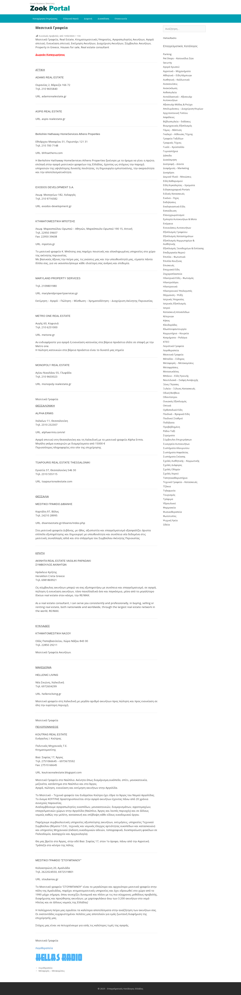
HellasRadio (169, 38)
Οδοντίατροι (170, 397)
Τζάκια (167, 486)
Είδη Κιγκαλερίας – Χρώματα (179, 185)
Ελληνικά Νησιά (70, 18)
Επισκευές (168, 265)
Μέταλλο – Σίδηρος (174, 358)
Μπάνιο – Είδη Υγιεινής (176, 375)
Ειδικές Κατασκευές (174, 193)
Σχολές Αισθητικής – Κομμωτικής (181, 460)
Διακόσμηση (170, 159)
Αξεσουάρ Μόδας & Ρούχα (177, 104)
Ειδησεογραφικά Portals (176, 189)
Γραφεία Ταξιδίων (173, 138)
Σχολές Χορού (171, 473)
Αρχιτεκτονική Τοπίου (175, 113)
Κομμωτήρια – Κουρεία (176, 333)
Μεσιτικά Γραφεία (173, 354)
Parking (167, 54)
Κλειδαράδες (170, 324)
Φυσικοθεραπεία (172, 511)
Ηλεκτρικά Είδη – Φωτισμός (178, 278)
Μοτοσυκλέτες (171, 371)
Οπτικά (167, 405)
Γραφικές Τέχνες (172, 142)
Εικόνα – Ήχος (171, 198)
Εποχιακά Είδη (171, 269)
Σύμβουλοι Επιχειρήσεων (177, 439)
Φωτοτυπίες (169, 516)
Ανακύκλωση (170, 88)
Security (167, 62)
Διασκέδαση (103, 18)
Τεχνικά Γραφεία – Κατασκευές (180, 482)
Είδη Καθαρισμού (173, 181)
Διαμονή (88, 18)
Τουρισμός (169, 494)
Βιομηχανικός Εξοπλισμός (177, 125)
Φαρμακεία (169, 507)
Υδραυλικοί (169, 503)
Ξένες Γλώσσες (171, 384)
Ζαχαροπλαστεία (172, 273)
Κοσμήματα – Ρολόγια (175, 337)
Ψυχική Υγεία (170, 520)
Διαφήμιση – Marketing (176, 168)
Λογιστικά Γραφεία (173, 346)
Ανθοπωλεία (170, 92)
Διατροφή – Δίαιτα (173, 164)
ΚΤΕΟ (166, 341)
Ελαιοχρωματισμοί (173, 215)
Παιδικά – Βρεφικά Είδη (176, 414)
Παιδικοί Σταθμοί (173, 418)
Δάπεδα (167, 155)
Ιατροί (166, 307)
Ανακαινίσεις (170, 83)
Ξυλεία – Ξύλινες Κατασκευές (179, 388)
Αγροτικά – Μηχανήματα (177, 71)
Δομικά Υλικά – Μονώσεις (177, 176)
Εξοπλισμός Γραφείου (175, 232)
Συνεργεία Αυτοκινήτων (176, 443)
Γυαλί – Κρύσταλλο (173, 147)
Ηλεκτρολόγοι (171, 282)
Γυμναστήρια (170, 151)
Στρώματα (169, 435)
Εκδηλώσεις (169, 202)
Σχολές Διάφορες (172, 465)
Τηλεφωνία (169, 490)
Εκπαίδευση (169, 210)
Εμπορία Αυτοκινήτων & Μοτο (180, 219)
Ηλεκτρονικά (170, 286)
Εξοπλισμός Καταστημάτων (178, 236)
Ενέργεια (168, 223)
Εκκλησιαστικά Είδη (174, 206)
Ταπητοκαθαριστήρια (175, 477)
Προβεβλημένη (171, 426)
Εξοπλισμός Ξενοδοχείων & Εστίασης (183, 248)
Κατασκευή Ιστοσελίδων (176, 312)
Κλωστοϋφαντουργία (174, 329)
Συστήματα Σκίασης (174, 456)
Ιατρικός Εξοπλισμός (174, 303)
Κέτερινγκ (168, 316)
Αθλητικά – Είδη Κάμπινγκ (177, 75)
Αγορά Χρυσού (171, 66)
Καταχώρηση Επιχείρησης (45, 18)
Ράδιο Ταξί (169, 431)
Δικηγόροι (168, 172)
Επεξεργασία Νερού (174, 252)
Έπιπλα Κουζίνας (172, 261)
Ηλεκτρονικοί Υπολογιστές (177, 290)
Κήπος (166, 320)
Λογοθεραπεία (45, 968)
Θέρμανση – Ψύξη (173, 295)
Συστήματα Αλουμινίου (176, 448)
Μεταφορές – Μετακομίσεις (51, 970)
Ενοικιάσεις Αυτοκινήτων (177, 227)
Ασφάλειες (169, 117)
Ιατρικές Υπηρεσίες (173, 299)
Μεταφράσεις (170, 367)
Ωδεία (166, 524)
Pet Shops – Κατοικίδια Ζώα (178, 58)
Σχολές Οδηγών (171, 469)
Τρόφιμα (168, 499)
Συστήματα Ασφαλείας (175, 452)
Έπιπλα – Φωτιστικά (174, 256)
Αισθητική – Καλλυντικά (176, 79)
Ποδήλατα (168, 422)
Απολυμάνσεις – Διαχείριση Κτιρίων (183, 108)
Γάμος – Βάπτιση (172, 130)
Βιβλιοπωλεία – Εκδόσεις (177, 121)
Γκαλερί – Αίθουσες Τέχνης (178, 134)
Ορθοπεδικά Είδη (172, 409)
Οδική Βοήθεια (171, 392)
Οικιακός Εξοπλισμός (175, 401)
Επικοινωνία (121, 18)
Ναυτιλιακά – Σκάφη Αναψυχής (180, 380)
